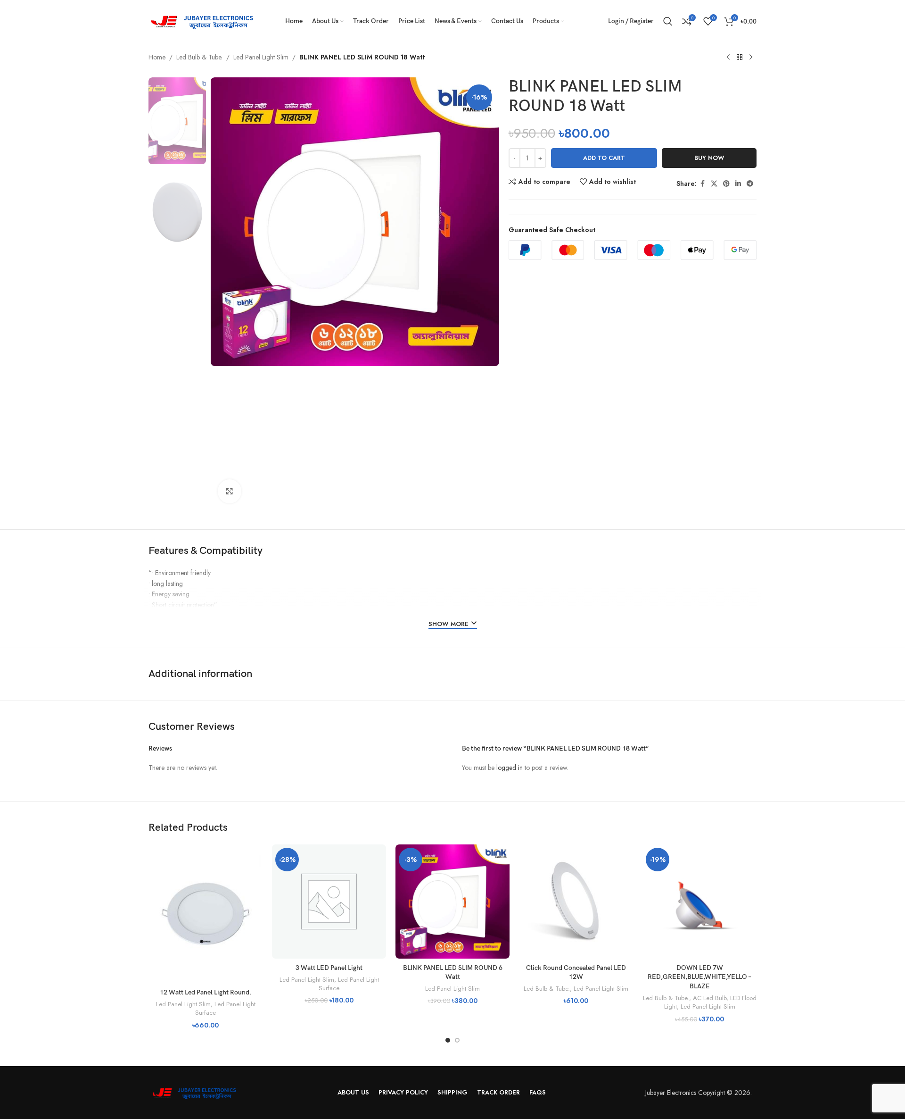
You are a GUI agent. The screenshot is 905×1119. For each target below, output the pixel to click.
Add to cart (604, 157)
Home (156, 57)
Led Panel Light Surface (225, 1009)
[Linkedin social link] (738, 183)
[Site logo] (205, 20)
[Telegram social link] (750, 183)
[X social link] (714, 183)
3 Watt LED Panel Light (329, 968)
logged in (509, 767)
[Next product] (751, 57)
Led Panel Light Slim (260, 57)
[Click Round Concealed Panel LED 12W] (576, 901)
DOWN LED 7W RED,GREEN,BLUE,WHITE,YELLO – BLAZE (699, 977)
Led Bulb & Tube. (199, 57)
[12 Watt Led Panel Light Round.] (205, 913)
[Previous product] (728, 57)
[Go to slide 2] (457, 1040)
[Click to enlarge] (229, 491)
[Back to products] (739, 57)
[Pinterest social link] (726, 183)
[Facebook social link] (702, 183)
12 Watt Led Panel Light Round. (205, 992)
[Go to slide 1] (447, 1040)
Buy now (709, 157)
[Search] (667, 21)
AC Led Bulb (709, 998)
